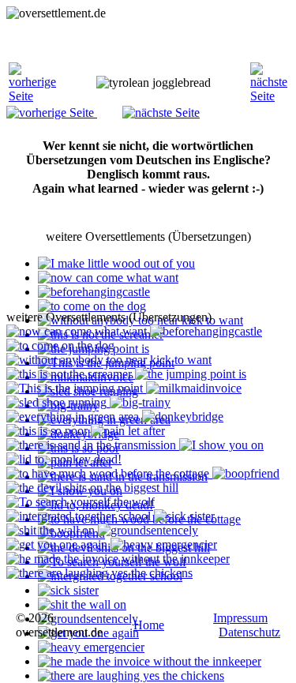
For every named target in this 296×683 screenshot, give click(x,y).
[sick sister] (68, 590)
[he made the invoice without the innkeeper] (149, 661)
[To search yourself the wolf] (80, 501)
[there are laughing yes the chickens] (131, 675)
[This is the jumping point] (76, 388)
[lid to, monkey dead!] (64, 459)
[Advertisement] (132, 40)
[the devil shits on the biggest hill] (92, 487)
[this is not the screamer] (70, 374)
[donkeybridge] (182, 416)
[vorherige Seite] (32, 96)
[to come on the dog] (92, 306)
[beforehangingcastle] (94, 291)
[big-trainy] (140, 402)
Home (148, 625)
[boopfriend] (245, 473)
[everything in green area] (74, 416)
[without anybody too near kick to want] (109, 359)
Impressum (240, 618)
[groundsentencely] (88, 618)
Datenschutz (249, 632)
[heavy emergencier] (91, 647)
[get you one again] (58, 544)
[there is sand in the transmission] (92, 445)
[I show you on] (221, 445)
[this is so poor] (48, 430)
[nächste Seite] (268, 96)
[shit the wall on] (82, 604)
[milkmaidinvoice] (194, 388)
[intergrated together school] (80, 516)
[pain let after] (128, 430)
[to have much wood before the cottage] (109, 473)
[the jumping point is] (190, 374)
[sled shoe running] (58, 402)
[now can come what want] (108, 277)
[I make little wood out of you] (116, 263)
